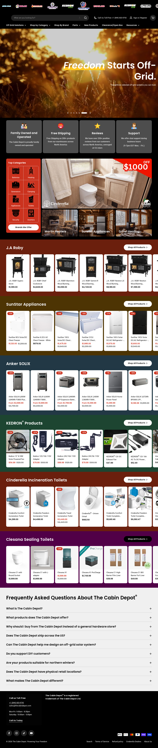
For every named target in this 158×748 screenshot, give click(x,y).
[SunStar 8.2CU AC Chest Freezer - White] (42, 322)
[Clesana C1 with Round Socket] (18, 558)
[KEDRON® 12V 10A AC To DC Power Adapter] (140, 441)
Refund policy (117, 741)
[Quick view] (26, 260)
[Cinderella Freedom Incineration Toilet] (42, 498)
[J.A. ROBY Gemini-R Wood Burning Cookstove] (91, 266)
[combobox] (50, 18)
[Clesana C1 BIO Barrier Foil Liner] (140, 558)
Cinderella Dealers (133, 741)
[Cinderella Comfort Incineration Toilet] (18, 498)
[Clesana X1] (67, 558)
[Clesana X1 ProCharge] (91, 558)
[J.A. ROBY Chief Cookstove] (42, 266)
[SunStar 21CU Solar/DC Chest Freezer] (91, 322)
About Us (148, 741)
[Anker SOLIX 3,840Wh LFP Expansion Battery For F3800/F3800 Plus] (67, 382)
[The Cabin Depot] (7, 6)
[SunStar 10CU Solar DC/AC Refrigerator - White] (115, 322)
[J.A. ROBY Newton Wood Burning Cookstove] (140, 266)
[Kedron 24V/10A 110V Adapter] (67, 441)
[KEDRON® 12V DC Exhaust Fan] (115, 441)
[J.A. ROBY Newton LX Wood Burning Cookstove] (115, 266)
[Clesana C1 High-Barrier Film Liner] (115, 558)
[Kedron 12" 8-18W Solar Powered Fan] (18, 441)
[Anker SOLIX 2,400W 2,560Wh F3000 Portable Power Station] (91, 382)
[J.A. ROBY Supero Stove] (18, 266)
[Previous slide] (67, 112)
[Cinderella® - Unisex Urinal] (91, 498)
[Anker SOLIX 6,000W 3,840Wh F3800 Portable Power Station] (42, 382)
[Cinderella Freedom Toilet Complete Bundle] (140, 498)
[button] (80, 18)
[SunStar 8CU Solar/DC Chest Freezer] (18, 322)
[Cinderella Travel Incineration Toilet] (67, 498)
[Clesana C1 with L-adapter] (42, 558)
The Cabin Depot (19, 741)
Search (89, 741)
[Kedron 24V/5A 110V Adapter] (91, 441)
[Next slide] (90, 112)
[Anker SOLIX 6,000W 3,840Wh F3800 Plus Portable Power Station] (18, 382)
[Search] (85, 17)
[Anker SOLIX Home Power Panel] (115, 382)
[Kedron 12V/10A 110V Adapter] (42, 441)
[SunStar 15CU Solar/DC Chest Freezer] (67, 322)
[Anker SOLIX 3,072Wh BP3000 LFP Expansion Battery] (140, 382)
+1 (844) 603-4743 (16, 703)
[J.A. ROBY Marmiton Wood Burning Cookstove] (67, 266)
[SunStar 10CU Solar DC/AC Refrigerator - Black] (140, 322)
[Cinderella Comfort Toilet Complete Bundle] (115, 498)
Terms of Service (102, 741)
